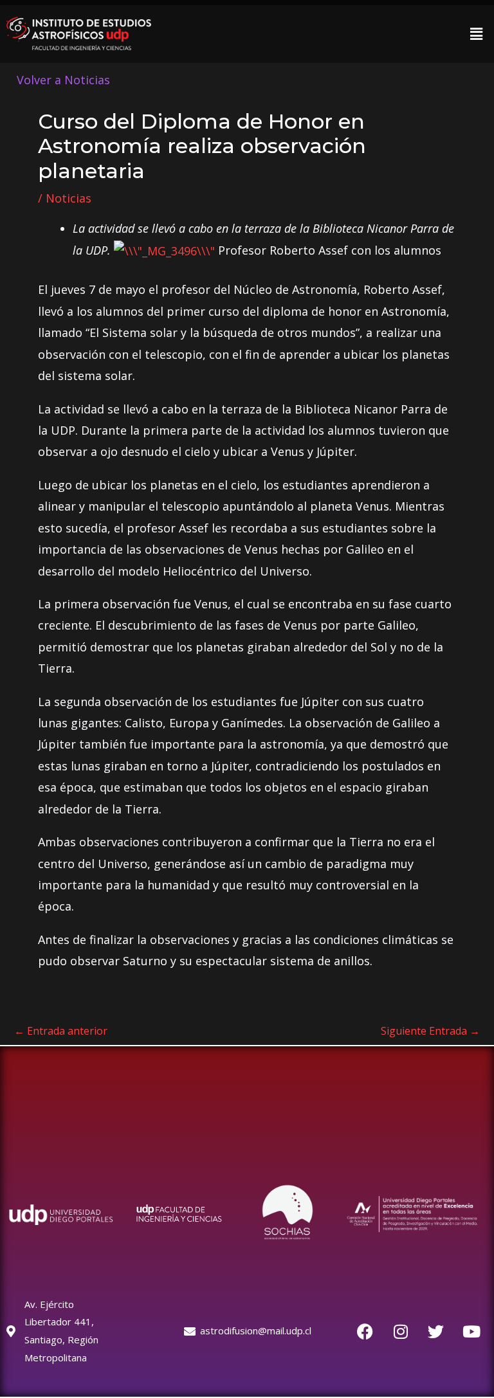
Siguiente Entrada (430, 1031)
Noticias (68, 198)
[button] (477, 33)
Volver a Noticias (63, 79)
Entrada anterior (60, 1031)
